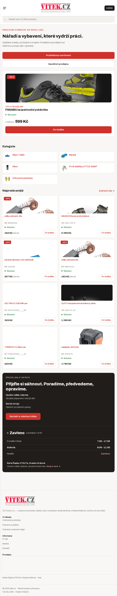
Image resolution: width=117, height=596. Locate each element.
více (39, 578)
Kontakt (5, 548)
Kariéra (5, 544)
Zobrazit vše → (107, 191)
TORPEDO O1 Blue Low (15, 347)
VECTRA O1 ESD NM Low (15, 303)
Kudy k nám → (53, 466)
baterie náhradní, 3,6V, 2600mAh (19, 260)
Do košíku (58, 129)
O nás (5, 539)
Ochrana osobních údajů (13, 529)
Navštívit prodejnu (58, 64)
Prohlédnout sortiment (58, 55)
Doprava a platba (10, 525)
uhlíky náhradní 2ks (69, 260)
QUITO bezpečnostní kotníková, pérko (78, 303)
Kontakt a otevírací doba (23, 416)
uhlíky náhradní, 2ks (13, 216)
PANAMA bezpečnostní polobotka (26, 109)
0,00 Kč (109, 8)
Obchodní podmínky (11, 520)
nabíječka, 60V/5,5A (70, 347)
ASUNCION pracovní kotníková (75, 216)
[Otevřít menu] (5, 8)
